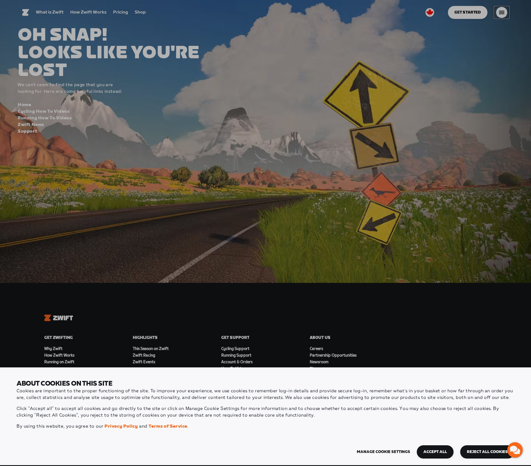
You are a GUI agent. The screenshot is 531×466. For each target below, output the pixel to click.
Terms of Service (168, 426)
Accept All (435, 452)
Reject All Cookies (487, 452)
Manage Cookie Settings (383, 452)
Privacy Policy (121, 426)
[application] (514, 449)
